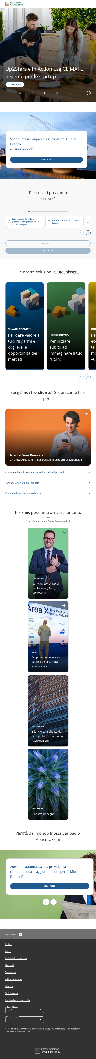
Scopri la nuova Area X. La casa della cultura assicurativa (46, 661)
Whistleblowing (11, 993)
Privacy (8, 951)
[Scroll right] (88, 232)
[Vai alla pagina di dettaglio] (48, 563)
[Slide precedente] (46, 902)
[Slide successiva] (53, 902)
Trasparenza (10, 972)
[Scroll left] (81, 232)
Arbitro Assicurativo (13, 979)
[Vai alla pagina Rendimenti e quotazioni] (89, 472)
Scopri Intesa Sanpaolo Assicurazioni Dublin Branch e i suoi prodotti (43, 144)
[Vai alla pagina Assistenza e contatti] (89, 482)
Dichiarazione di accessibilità (17, 1000)
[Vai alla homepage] (14, 4)
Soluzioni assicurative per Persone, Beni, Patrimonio (46, 588)
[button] (6, 93)
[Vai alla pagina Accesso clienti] (48, 437)
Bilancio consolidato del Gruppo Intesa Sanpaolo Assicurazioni (47, 736)
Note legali (9, 965)
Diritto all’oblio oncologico (16, 958)
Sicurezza (9, 986)
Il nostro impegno (43, 814)
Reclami (8, 944)
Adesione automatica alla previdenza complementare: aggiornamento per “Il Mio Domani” (43, 871)
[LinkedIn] (20, 934)
